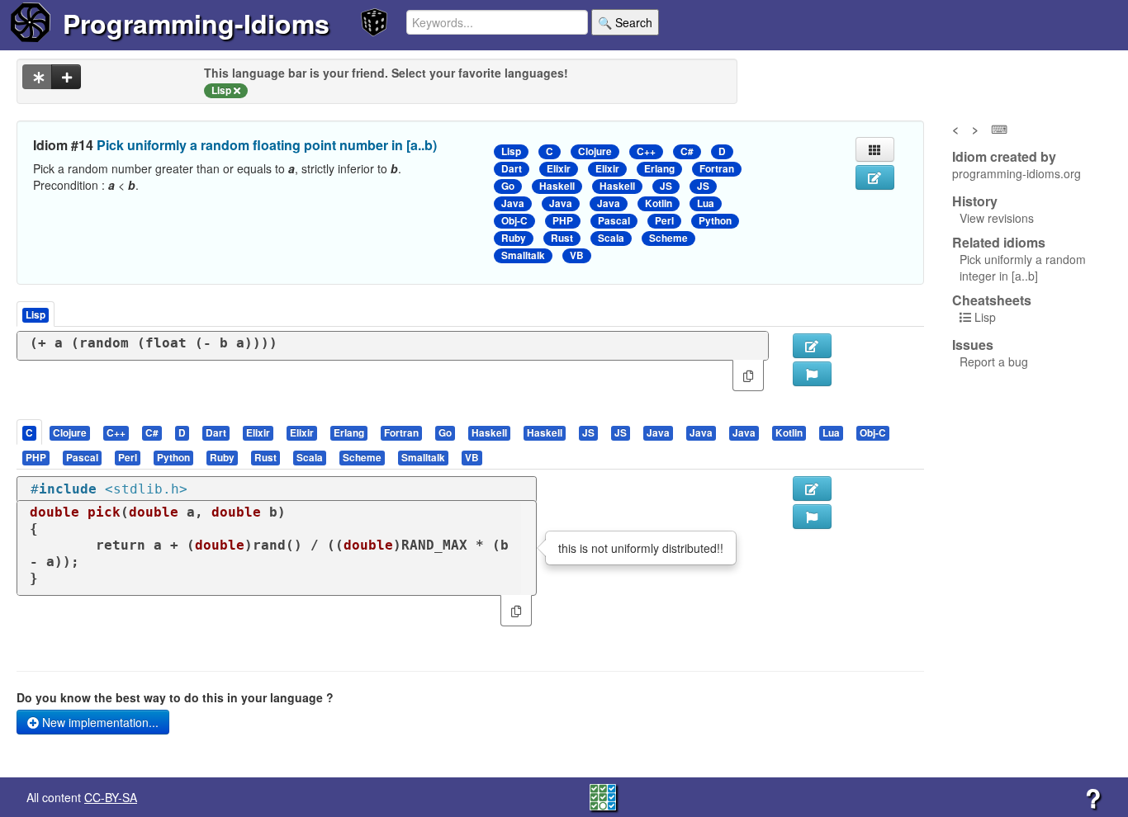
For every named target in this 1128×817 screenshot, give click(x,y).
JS (666, 186)
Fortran (716, 169)
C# (687, 151)
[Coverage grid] (603, 795)
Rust (562, 238)
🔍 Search (625, 22)
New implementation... (99, 722)
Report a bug (994, 361)
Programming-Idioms (196, 23)
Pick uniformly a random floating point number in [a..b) (267, 144)
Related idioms (998, 242)
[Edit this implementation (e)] (812, 345)
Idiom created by (1004, 157)
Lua (705, 203)
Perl (664, 221)
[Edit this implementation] (812, 488)
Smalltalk (523, 255)
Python (715, 221)
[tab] (30, 432)
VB (577, 255)
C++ (646, 151)
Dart (511, 169)
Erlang (659, 169)
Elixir (559, 169)
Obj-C (514, 221)
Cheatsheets (991, 299)
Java (512, 203)
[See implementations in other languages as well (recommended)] (37, 76)
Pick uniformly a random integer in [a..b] (1023, 267)
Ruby (513, 238)
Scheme (668, 238)
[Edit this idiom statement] (874, 177)
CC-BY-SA (110, 797)
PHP (562, 221)
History (975, 201)
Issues (972, 345)
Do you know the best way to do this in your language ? (175, 697)
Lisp (511, 151)
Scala (611, 238)
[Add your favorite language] (66, 76)
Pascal (614, 221)
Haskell (557, 186)
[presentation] (29, 432)
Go (507, 186)
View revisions (997, 218)
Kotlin (658, 203)
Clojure (595, 151)
